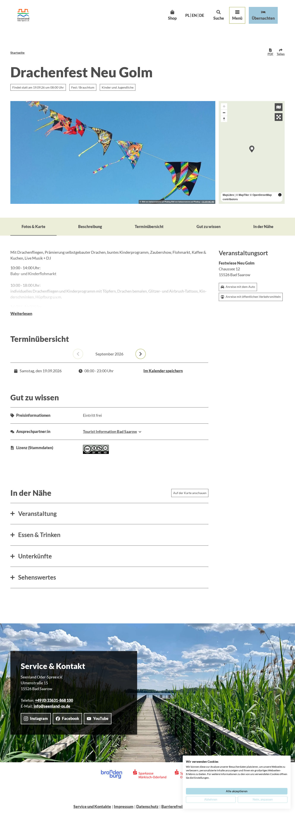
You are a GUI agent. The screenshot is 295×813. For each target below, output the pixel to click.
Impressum (123, 806)
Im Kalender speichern (163, 370)
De (201, 15)
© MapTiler (242, 195)
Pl (187, 15)
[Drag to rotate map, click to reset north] (224, 119)
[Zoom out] (224, 112)
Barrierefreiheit (175, 806)
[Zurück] (78, 354)
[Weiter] (140, 354)
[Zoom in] (224, 106)
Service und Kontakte (92, 806)
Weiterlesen (21, 313)
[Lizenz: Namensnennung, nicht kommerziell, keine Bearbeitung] (96, 452)
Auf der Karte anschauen (189, 493)
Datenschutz (147, 806)
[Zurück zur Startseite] (23, 15)
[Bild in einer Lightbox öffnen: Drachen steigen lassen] (112, 152)
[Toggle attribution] (279, 194)
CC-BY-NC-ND (208, 202)
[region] (252, 152)
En (194, 15)
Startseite (17, 52)
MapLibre (228, 195)
